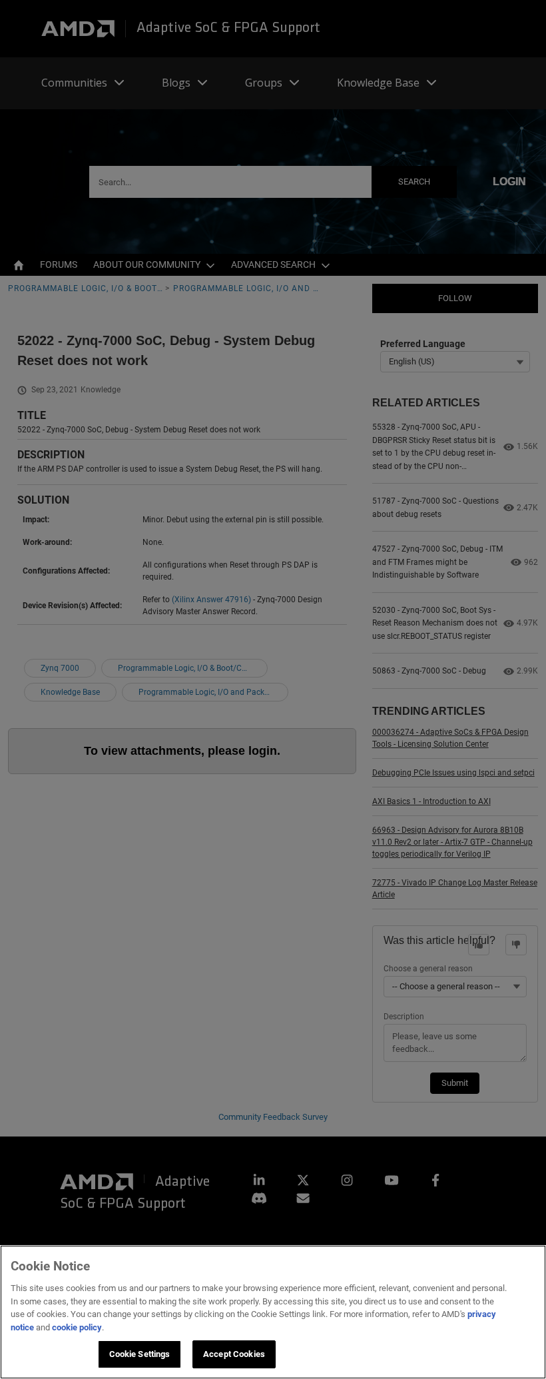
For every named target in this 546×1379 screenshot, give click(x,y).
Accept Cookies (234, 1354)
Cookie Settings (139, 1354)
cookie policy (77, 1327)
